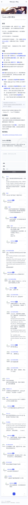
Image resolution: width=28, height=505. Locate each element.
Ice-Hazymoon (9, 444)
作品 (3, 15)
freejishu (8, 422)
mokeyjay (9, 200)
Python (4, 19)
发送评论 (14, 171)
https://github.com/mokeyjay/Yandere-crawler (12, 134)
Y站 (20, 26)
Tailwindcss (13, 502)
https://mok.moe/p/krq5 (6, 142)
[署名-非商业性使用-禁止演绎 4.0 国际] (17, 502)
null (7, 397)
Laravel (7, 502)
